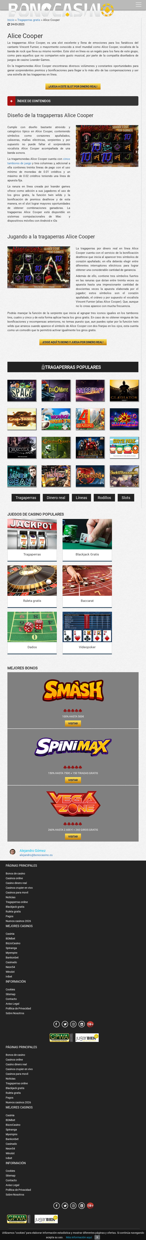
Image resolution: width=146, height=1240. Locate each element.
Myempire (11, 952)
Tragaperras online (17, 902)
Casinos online (14, 878)
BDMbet (10, 938)
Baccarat (87, 601)
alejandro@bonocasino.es (36, 855)
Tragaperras (26, 497)
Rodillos (104, 497)
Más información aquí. (79, 1237)
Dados (32, 647)
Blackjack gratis (15, 906)
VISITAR (73, 723)
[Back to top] (137, 1220)
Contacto (11, 998)
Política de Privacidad (18, 1008)
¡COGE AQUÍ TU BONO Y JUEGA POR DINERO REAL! (73, 342)
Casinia (10, 933)
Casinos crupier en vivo (19, 887)
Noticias (10, 897)
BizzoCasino (13, 943)
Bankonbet (12, 957)
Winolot (10, 971)
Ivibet (9, 976)
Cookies (10, 989)
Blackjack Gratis (87, 554)
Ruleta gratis (32, 601)
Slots (126, 497)
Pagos (9, 916)
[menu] (138, 4)
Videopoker (87, 647)
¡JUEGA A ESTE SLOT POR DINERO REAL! (73, 86)
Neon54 (10, 967)
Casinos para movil (17, 892)
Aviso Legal (12, 1003)
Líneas (81, 497)
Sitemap (10, 994)
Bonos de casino (15, 873)
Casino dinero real (16, 883)
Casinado (11, 962)
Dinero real (56, 497)
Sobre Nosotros (15, 1013)
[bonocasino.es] (61, 10)
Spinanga (11, 948)
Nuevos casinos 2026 (18, 921)
